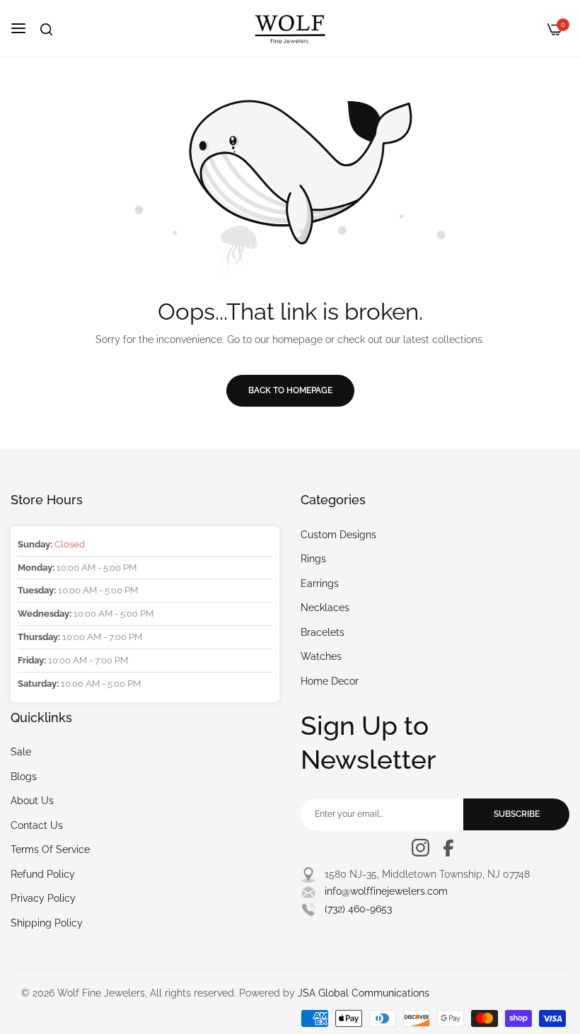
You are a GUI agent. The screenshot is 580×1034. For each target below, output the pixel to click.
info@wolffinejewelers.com (386, 891)
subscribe (517, 814)
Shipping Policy (47, 923)
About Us (32, 800)
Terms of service (50, 849)
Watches (321, 656)
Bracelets (322, 632)
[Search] (46, 29)
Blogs (24, 776)
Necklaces (325, 607)
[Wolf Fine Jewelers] (290, 28)
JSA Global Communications (363, 993)
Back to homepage (290, 390)
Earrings (320, 583)
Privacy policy (43, 898)
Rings (313, 558)
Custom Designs (338, 534)
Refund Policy (43, 874)
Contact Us (37, 825)
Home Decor (330, 681)
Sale (21, 751)
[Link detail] (420, 847)
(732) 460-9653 (358, 908)
